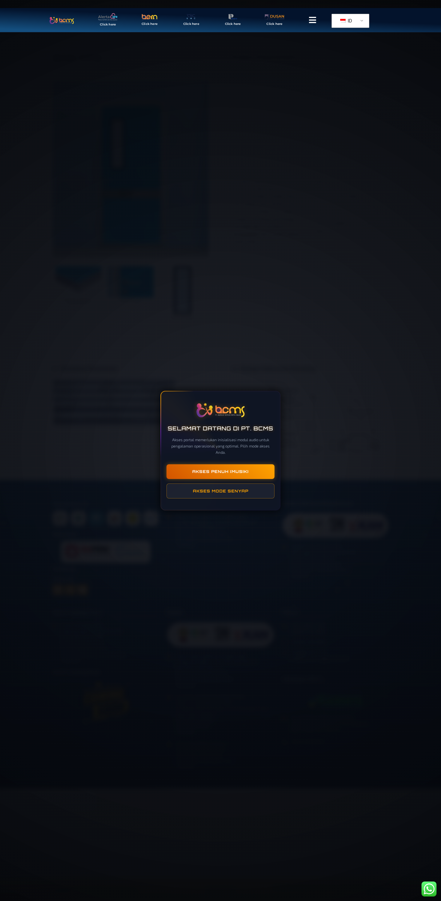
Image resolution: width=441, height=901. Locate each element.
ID (349, 21)
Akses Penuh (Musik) (220, 471)
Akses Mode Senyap (220, 490)
